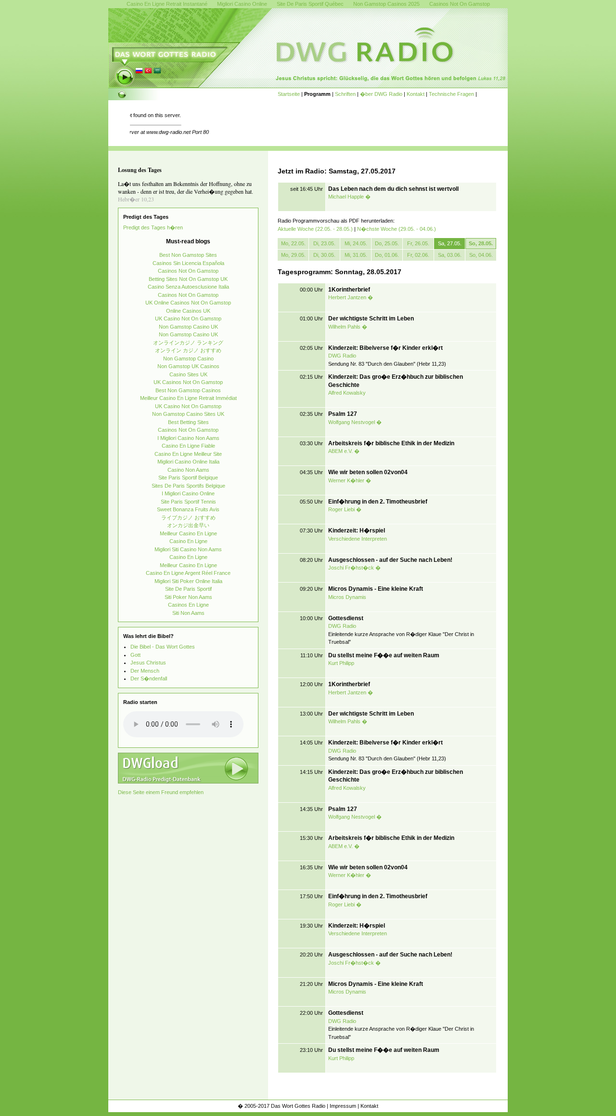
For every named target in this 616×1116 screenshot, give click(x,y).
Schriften (345, 94)
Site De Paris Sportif (188, 589)
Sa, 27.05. (450, 243)
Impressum (343, 1106)
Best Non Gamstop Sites (188, 255)
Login (499, 1106)
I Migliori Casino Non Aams (188, 438)
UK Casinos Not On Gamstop (188, 382)
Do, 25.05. (387, 243)
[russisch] (139, 73)
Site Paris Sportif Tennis (188, 502)
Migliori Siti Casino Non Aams (188, 549)
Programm (317, 94)
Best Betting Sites (188, 422)
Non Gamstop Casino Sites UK (188, 414)
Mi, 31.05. (356, 255)
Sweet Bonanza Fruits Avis (188, 509)
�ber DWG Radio (381, 94)
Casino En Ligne (188, 541)
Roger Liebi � (344, 509)
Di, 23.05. (324, 243)
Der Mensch (144, 671)
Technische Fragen (451, 94)
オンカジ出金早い (188, 525)
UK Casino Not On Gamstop (188, 318)
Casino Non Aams (188, 470)
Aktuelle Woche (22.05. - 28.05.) (315, 229)
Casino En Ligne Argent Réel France (188, 573)
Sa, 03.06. (450, 255)
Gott (135, 655)
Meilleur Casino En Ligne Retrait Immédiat (188, 398)
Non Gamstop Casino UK (188, 327)
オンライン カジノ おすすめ (188, 350)
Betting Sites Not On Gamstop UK (188, 279)
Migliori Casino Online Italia (188, 462)
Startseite (289, 94)
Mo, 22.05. (293, 243)
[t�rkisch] (148, 73)
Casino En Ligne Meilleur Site (188, 454)
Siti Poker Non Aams (188, 597)
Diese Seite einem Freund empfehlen (161, 792)
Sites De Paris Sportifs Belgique (188, 486)
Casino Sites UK (188, 374)
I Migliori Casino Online (188, 493)
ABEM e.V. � (343, 451)
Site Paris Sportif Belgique (188, 477)
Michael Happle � (349, 196)
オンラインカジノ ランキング (188, 342)
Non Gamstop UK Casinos (188, 366)
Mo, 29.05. (293, 255)
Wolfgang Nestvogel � (355, 422)
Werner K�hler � (349, 480)
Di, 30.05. (324, 255)
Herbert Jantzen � (350, 297)
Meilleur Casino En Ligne (188, 533)
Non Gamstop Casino (188, 358)
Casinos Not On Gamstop (188, 271)
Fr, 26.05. (418, 243)
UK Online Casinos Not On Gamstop (188, 303)
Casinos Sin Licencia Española (188, 263)
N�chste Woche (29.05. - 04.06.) (396, 229)
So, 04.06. (481, 255)
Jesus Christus (148, 662)
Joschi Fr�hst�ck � (354, 568)
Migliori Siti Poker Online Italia (188, 581)
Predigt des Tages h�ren (153, 227)
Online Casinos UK (188, 311)
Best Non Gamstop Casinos (188, 390)
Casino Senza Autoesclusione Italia (188, 287)
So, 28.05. (481, 243)
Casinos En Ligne (188, 605)
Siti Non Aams (188, 613)
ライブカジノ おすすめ (188, 517)
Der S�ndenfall (148, 678)
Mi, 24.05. (356, 243)
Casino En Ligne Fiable (188, 446)
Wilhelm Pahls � (347, 327)
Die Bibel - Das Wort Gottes (162, 647)
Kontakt (415, 94)
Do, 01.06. (387, 255)
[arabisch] (157, 73)
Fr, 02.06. (418, 255)
